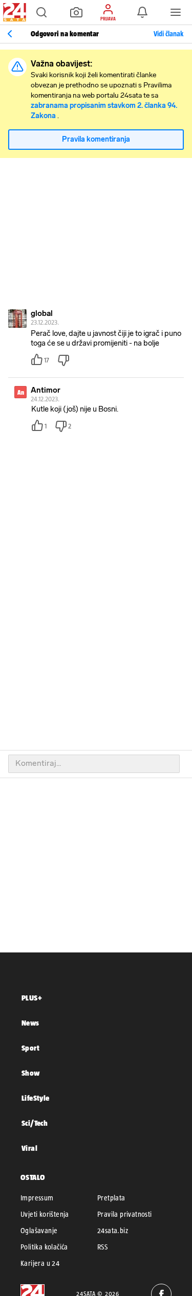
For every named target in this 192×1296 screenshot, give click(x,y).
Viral (29, 1148)
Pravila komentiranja (96, 139)
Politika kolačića (44, 1247)
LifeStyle (36, 1098)
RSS (102, 1247)
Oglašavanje (38, 1230)
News (30, 1022)
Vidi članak (168, 34)
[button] (41, 12)
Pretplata (111, 1198)
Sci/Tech (35, 1123)
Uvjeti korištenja (44, 1214)
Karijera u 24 (39, 1263)
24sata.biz (112, 1230)
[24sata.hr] (13, 12)
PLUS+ (32, 997)
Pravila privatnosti (124, 1214)
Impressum (37, 1198)
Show (31, 1072)
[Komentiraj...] (94, 764)
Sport (30, 1047)
